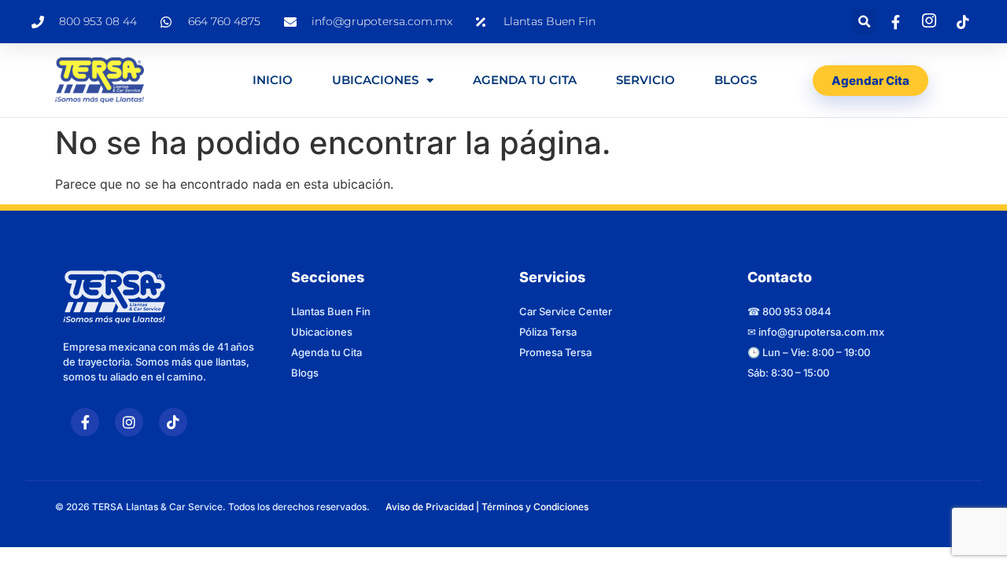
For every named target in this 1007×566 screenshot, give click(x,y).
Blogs (735, 79)
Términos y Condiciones (534, 507)
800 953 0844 (797, 311)
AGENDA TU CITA (525, 79)
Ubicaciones (321, 331)
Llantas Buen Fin (331, 311)
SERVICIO (645, 79)
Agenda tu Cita (326, 352)
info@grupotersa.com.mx (821, 331)
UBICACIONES (375, 79)
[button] (864, 21)
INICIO (273, 79)
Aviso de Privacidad (429, 507)
